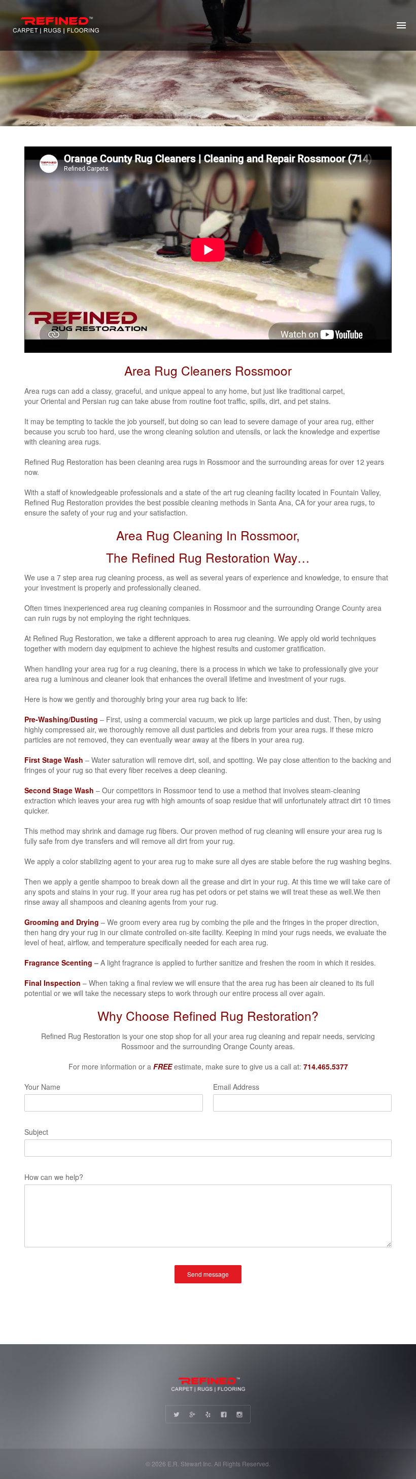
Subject (36, 1132)
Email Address (236, 1087)
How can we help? (53, 1177)
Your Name (42, 1087)
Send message (208, 1274)
